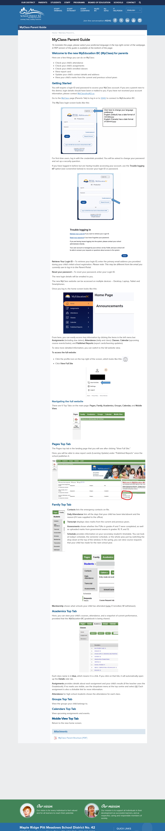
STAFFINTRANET (71, 10)
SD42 (103, 98)
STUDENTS (56, 3)
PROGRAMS (79, 3)
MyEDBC (96, 10)
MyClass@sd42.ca (86, 93)
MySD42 (106, 10)
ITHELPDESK (118, 10)
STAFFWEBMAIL (58, 10)
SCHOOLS (118, 3)
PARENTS (42, 3)
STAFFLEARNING (85, 10)
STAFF (67, 3)
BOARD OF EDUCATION (99, 3)
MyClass (65, 98)
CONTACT (131, 3)
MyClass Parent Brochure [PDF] (72, 738)
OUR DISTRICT (28, 3)
